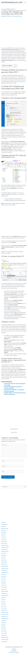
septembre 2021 (4, 595)
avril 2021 (3, 603)
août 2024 (3, 530)
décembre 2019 (4, 637)
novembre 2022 (4, 568)
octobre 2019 (4, 641)
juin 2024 (3, 534)
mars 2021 (3, 606)
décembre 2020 (4, 612)
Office (3, 204)
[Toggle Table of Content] (14, 66)
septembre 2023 (5, 551)
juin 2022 (3, 578)
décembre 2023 (4, 545)
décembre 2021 (4, 591)
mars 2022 (3, 585)
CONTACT (14, 650)
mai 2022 (3, 580)
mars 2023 (3, 560)
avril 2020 (3, 628)
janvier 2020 (4, 635)
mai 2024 (3, 537)
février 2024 (4, 541)
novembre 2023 (4, 547)
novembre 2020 (4, 614)
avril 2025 (3, 526)
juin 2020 (3, 624)
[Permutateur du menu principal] (25, 2)
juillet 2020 (3, 622)
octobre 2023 (4, 549)
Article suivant (14, 432)
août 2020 (3, 620)
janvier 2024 (4, 543)
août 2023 (3, 553)
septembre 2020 (5, 618)
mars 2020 (3, 631)
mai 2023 (3, 557)
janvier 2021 (4, 610)
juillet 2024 (3, 532)
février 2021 (4, 608)
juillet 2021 (3, 597)
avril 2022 (3, 583)
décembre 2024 (4, 528)
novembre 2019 (4, 639)
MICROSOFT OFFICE (5, 16)
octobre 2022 (4, 570)
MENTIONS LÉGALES (14, 652)
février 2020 (4, 633)
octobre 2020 (4, 616)
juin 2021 (3, 599)
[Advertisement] (14, 33)
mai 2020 (3, 626)
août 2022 (3, 574)
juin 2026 (3, 522)
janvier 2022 (4, 589)
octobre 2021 (4, 593)
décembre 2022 (4, 566)
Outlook (24, 57)
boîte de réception (21, 80)
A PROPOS (14, 649)
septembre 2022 (5, 572)
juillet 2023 (3, 555)
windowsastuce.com (11, 2)
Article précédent (14, 428)
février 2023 (4, 562)
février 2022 (4, 587)
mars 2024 (3, 539)
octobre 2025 (4, 524)
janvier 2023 (4, 564)
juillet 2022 (3, 576)
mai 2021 (3, 601)
